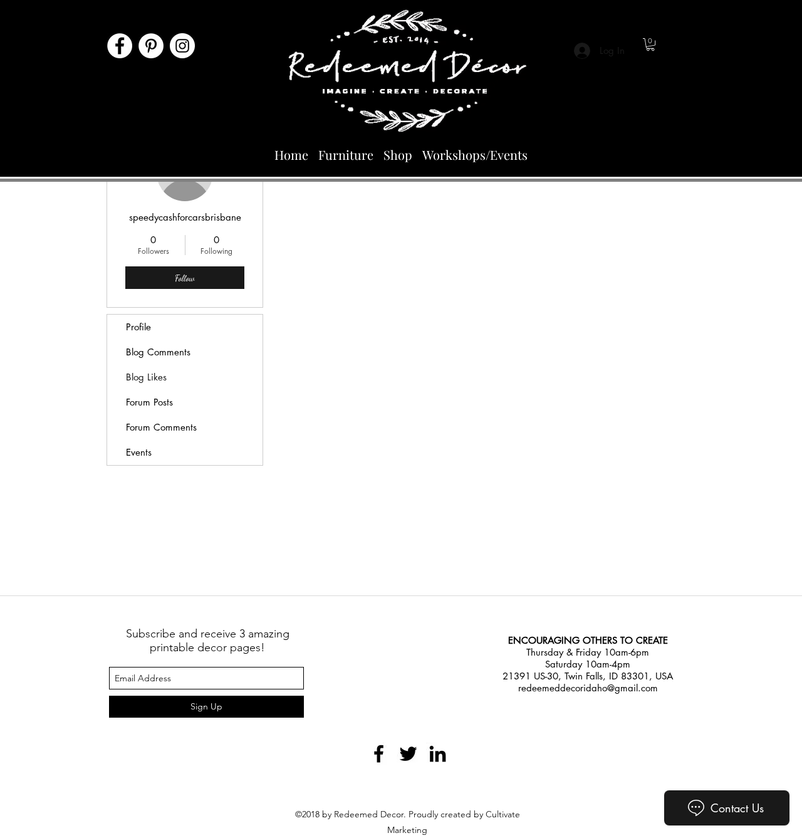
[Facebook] (119, 45)
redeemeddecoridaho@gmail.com (588, 688)
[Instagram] (182, 45)
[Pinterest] (151, 45)
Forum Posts (149, 402)
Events (139, 452)
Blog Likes (146, 377)
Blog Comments (158, 352)
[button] (650, 44)
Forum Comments (161, 427)
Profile (138, 327)
